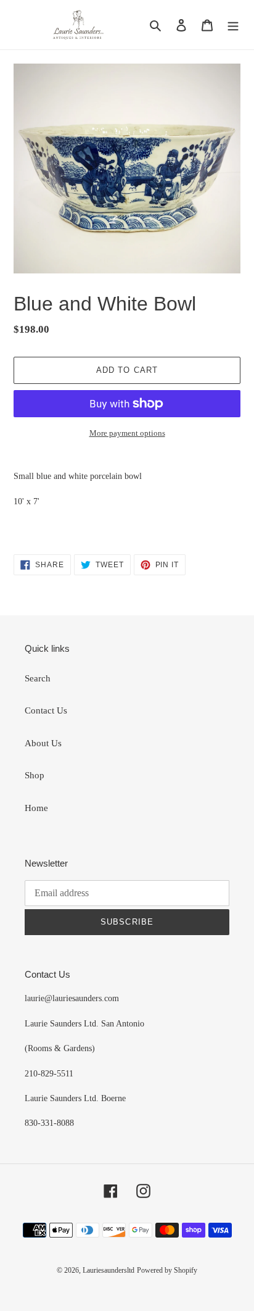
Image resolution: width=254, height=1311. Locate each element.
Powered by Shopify (167, 1270)
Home (36, 808)
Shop (34, 775)
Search (38, 678)
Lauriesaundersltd (108, 1270)
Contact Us (46, 710)
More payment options (127, 433)
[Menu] (233, 25)
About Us (43, 743)
